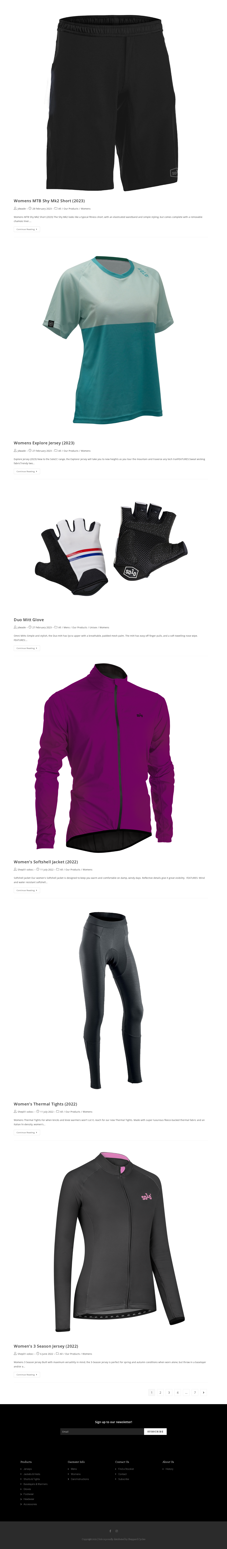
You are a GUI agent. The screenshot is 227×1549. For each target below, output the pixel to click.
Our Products (71, 208)
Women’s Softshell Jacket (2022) (46, 861)
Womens (86, 208)
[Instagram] (116, 1531)
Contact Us (122, 1462)
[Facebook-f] (110, 1531)
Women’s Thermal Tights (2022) (45, 1104)
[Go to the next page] (203, 1392)
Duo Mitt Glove (29, 619)
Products (26, 1462)
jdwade (22, 208)
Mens (67, 627)
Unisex (93, 627)
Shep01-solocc (26, 869)
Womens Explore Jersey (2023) (44, 443)
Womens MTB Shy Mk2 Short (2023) (49, 200)
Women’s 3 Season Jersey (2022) (46, 1346)
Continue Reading (26, 229)
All (59, 208)
